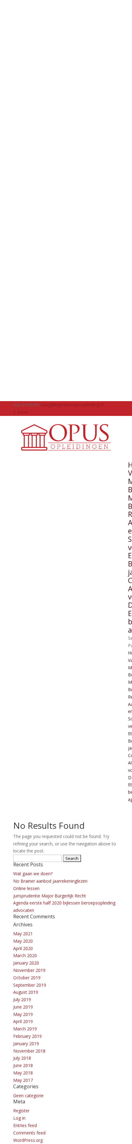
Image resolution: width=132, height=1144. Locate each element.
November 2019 (29, 970)
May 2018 (23, 1073)
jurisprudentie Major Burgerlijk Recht (49, 896)
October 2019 (27, 978)
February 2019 (27, 1036)
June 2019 (23, 1007)
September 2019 (29, 985)
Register (21, 1111)
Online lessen (26, 888)
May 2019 (23, 1014)
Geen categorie (28, 1095)
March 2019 (25, 1029)
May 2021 (23, 934)
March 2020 (25, 955)
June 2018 (23, 1065)
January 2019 (26, 1043)
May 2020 (23, 941)
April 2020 (23, 948)
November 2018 (29, 1051)
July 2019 (22, 999)
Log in (19, 1118)
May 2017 (23, 1080)
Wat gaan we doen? (32, 873)
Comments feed (29, 1133)
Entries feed (25, 1125)
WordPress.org (28, 1140)
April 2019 (23, 1021)
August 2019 (25, 992)
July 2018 (22, 1058)
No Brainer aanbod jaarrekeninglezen (50, 881)
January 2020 (26, 963)
